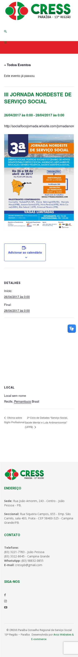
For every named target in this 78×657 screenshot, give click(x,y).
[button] (5, 31)
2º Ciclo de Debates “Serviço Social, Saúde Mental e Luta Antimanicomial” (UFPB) (46, 422)
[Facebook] (5, 594)
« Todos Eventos (17, 64)
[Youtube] (5, 607)
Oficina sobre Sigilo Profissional (14, 420)
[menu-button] (5, 42)
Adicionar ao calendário (25, 252)
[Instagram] (5, 601)
